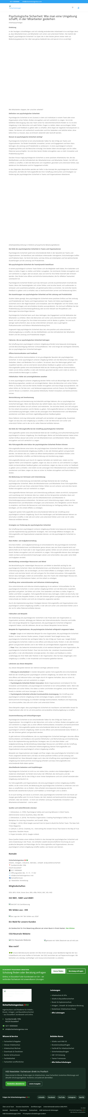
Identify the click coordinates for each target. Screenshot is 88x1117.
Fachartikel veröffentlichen (14, 1062)
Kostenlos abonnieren (15, 1084)
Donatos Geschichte (22, 1107)
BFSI (14, 892)
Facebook (51, 1097)
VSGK (18, 892)
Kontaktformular (16, 878)
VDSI (10, 892)
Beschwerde (14, 1110)
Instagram (72, 1097)
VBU (31, 892)
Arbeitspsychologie (15, 23)
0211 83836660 (10, 1026)
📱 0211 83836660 (15, 870)
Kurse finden (58, 971)
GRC (43, 892)
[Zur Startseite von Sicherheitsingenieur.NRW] (25, 995)
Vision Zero (25, 892)
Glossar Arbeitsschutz (12, 1045)
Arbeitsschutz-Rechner (12, 1048)
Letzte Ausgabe (34, 1084)
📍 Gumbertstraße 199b (17, 865)
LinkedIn (41, 1097)
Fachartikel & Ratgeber (12, 1041)
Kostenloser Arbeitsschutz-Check (64, 1009)
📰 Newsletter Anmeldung (18, 880)
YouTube (61, 1097)
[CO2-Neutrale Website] (20, 940)
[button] (78, 9)
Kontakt (5, 1110)
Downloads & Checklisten (13, 1051)
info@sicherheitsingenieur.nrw (15, 1029)
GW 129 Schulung (58, 1055)
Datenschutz (33, 1110)
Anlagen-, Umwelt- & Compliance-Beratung (67, 1005)
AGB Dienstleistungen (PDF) (12, 1114)
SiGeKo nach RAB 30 (59, 1041)
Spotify (81, 1097)
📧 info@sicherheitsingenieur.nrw (21, 875)
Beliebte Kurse (56, 1036)
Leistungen (55, 990)
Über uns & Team (8, 1107)
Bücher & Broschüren (12, 1055)
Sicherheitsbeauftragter (60, 1051)
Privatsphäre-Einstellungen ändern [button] (34, 1114)
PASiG (39, 892)
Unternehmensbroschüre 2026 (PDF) (55, 1107)
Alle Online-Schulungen (61, 1062)
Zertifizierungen (36, 1107)
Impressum (23, 1110)
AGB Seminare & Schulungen (48, 1110)
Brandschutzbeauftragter (61, 1045)
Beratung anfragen (76, 971)
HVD (50, 892)
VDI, (47, 892)
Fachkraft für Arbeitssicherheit (63, 1048)
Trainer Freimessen (59, 1058)
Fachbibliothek (9, 1058)
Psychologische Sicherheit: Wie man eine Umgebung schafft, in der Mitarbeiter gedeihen (43, 17)
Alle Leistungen (58, 1013)
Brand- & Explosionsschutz (61, 1002)
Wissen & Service (10, 1036)
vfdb (35, 892)
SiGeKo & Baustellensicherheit (63, 999)
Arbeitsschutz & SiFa (59, 995)
